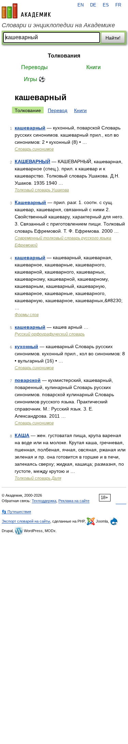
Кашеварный (30, 202)
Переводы (34, 67)
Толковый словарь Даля (38, 478)
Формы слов (27, 314)
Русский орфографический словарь (50, 334)
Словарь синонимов (34, 149)
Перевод (57, 110)
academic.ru (26, 10)
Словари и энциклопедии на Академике (58, 25)
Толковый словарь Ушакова (42, 190)
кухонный (26, 346)
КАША (22, 435)
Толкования (64, 56)
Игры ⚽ (34, 79)
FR (118, 5)
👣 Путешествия (16, 512)
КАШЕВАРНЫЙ (32, 161)
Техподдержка (44, 501)
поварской (28, 380)
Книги (93, 67)
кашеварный (30, 127)
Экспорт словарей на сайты (26, 521)
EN (80, 5)
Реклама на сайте (73, 501)
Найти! (112, 38)
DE (93, 5)
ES (106, 5)
